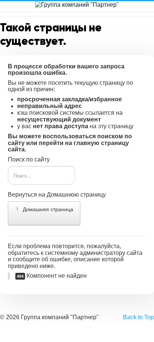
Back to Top (138, 317)
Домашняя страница (47, 209)
